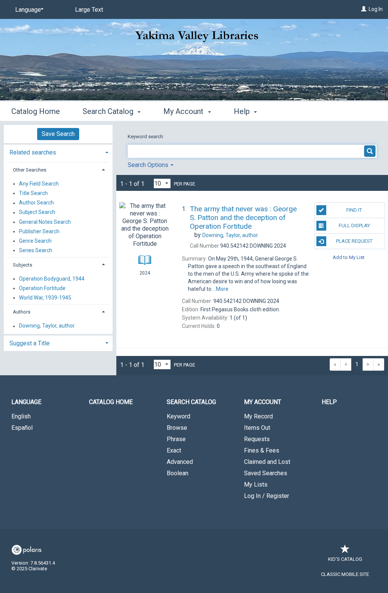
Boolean (177, 473)
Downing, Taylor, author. (47, 326)
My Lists (256, 484)
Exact (174, 450)
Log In (376, 9)
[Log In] (363, 9)
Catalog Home (35, 111)
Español (22, 427)
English (21, 416)
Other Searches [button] (29, 170)
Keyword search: (146, 136)
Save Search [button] (58, 133)
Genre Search (35, 241)
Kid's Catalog (345, 559)
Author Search (36, 203)
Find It (354, 210)
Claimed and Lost (267, 461)
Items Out (257, 427)
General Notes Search (45, 222)
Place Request (354, 241)
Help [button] (243, 111)
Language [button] (26, 402)
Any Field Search (39, 184)
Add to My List (349, 257)
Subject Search (37, 212)
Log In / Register (266, 495)
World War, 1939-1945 (45, 298)
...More (220, 289)
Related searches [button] (32, 152)
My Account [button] (184, 111)
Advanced (180, 461)
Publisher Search (39, 231)
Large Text (89, 9)
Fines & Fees (261, 450)
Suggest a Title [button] (29, 343)
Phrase (176, 439)
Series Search (35, 250)
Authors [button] (21, 312)
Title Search (33, 193)
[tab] (58, 151)
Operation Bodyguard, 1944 (51, 279)
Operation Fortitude (42, 288)
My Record (258, 416)
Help (329, 402)
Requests (257, 439)
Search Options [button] (149, 165)
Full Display (354, 225)
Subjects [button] (22, 265)
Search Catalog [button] (109, 111)
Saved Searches (265, 473)
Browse (177, 427)
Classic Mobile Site (345, 574)
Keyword (178, 416)
